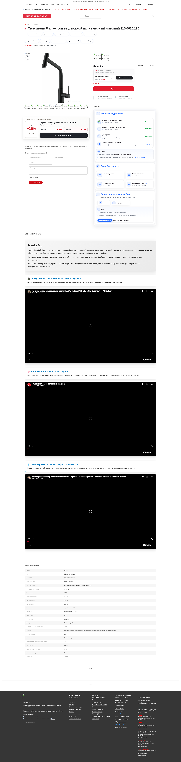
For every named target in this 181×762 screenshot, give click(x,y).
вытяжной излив (69, 585)
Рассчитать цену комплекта (64, 135)
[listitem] (110, 175)
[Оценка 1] (41, 177)
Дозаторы (71, 704)
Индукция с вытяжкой (75, 709)
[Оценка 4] (50, 177)
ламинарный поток (79, 585)
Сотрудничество (65, 9)
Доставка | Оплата (110, 9)
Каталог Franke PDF (98, 9)
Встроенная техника (74, 714)
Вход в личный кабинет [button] (98, 697)
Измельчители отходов (75, 707)
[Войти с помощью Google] (69, 157)
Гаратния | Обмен (122, 9)
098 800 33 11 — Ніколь (47, 4)
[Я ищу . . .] (81, 16)
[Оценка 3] (47, 177)
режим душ (89, 585)
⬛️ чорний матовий (69, 574)
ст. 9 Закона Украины (139, 157)
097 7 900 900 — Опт (63, 4)
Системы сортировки (75, 718)
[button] (179, 1)
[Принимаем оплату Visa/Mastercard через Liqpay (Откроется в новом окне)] (36, 718)
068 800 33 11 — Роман (31, 4)
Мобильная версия (29, 722)
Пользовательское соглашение (138, 9)
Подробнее (148, 144)
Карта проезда (142, 755)
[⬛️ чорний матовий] (105, 57)
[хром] (97, 57)
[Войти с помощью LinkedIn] (72, 157)
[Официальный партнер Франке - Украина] (34, 696)
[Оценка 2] (44, 177)
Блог (89, 9)
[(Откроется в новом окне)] (53, 718)
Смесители (72, 702)
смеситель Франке (111, 264)
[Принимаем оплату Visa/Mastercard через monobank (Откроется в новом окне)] (37, 716)
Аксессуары (72, 716)
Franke (31, 250)
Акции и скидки (73, 697)
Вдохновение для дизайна (79, 9)
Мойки (70, 700)
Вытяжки (71, 711)
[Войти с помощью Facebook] (66, 157)
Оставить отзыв (51, 45)
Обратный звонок (119, 705)
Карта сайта (95, 718)
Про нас (57, 9)
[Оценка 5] (53, 177)
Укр (153, 16)
